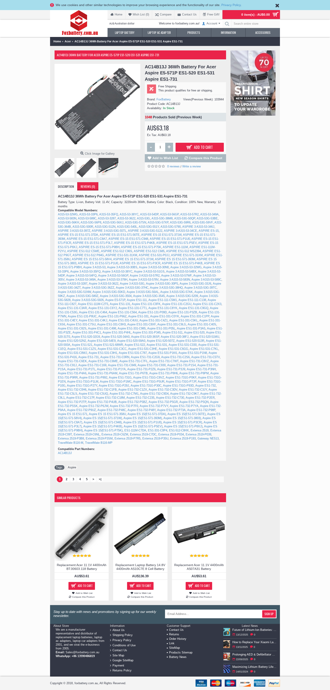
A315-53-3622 (126, 218)
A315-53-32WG (68, 214)
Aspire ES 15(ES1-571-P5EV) (143, 426)
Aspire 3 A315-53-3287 (72, 283)
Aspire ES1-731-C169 (92, 365)
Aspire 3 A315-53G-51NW (74, 292)
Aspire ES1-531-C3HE (142, 348)
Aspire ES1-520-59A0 (131, 340)
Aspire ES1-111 (137, 300)
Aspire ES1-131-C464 (93, 312)
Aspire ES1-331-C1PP (195, 316)
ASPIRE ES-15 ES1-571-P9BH (99, 247)
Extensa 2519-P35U (155, 438)
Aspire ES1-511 (172, 332)
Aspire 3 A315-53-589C (206, 279)
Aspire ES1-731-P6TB (133, 373)
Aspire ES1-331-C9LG (171, 324)
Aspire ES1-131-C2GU (176, 304)
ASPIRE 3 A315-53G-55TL (109, 230)
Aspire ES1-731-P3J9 (171, 369)
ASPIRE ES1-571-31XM (187, 255)
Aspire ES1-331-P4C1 (87, 332)
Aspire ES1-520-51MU (204, 336)
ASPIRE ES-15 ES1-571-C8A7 (87, 238)
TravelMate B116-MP (98, 442)
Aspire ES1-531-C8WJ (72, 353)
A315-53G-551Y (149, 226)
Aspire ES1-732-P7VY (154, 406)
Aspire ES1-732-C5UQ (93, 393)
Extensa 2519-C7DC (143, 434)
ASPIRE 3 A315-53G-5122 (145, 230)
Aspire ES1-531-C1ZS (81, 348)
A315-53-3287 (107, 218)
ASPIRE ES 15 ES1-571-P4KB (182, 263)
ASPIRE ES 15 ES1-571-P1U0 (98, 263)
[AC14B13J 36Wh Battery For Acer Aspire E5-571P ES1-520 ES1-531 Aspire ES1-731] (97, 106)
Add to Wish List (165, 158)
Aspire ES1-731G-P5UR (148, 381)
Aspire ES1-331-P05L (161, 328)
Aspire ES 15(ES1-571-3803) (182, 418)
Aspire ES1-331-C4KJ (93, 320)
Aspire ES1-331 (138, 316)
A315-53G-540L (127, 226)
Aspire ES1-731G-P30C (146, 385)
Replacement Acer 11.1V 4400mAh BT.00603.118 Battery (81, 567)
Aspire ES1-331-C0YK (164, 316)
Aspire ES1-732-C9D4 (154, 393)
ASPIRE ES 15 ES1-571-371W (133, 259)
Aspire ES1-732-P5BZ (132, 402)
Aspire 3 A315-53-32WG (186, 267)
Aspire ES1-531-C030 (183, 344)
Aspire (72, 467)
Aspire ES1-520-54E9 (102, 340)
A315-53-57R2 (189, 214)
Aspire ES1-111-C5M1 (162, 300)
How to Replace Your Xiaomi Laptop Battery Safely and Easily (254, 642)
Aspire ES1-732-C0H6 (72, 389)
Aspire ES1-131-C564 (123, 312)
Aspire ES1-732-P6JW (93, 406)
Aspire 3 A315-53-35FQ (85, 271)
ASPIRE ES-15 (209, 230)
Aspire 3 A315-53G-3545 (149, 296)
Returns (174, 634)
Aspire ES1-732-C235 (140, 397)
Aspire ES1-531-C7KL (204, 348)
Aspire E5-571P (115, 300)
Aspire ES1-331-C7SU (81, 324)
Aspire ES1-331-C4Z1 (153, 320)
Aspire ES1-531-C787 (133, 353)
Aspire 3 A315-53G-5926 (88, 300)
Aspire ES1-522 (135, 344)
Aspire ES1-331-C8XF (141, 324)
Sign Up (269, 614)
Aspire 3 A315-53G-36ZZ (98, 287)
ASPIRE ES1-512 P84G (88, 255)
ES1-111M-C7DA (135, 430)
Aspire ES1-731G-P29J (114, 385)
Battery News (178, 657)
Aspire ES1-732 (205, 385)
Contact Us (119, 650)
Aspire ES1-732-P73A (171, 410)
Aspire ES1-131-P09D (152, 312)
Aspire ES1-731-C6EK (72, 361)
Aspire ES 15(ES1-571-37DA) (147, 414)
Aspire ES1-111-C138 (192, 300)
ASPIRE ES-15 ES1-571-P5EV (176, 242)
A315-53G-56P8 (91, 222)
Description (66, 186)
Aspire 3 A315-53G (132, 283)
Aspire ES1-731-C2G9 (145, 357)
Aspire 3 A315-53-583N (175, 279)
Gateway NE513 (208, 438)
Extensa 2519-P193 (183, 438)
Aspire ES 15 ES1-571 (72, 414)
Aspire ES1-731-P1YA (111, 369)
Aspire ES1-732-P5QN (194, 402)
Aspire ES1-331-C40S (202, 324)
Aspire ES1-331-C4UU (123, 320)
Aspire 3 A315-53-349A (81, 279)
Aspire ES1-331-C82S (72, 328)
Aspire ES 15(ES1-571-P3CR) (182, 422)
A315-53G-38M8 (162, 218)
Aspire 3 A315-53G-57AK (176, 292)
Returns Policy (122, 670)
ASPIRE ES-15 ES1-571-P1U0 (170, 238)
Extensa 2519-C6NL (87, 434)
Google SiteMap (122, 660)
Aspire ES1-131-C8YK (162, 308)
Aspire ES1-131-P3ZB (182, 312)
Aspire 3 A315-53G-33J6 (195, 283)
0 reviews (173, 166)
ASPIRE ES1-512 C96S (116, 251)
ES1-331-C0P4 (157, 430)
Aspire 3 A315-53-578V (143, 279)
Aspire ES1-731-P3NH (201, 369)
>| (100, 479)
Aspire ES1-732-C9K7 (184, 393)
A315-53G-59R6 (180, 222)
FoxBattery (163, 99)
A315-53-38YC (129, 214)
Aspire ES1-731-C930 (152, 365)
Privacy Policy (231, 5)
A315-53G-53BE (207, 218)
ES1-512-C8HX (179, 430)
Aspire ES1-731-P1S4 (181, 365)
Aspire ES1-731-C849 (122, 365)
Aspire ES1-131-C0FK (146, 304)
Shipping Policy (122, 635)
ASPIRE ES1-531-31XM (121, 255)
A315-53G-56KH (68, 222)
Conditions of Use (124, 645)
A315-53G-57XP (158, 222)
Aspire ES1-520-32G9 (86, 336)
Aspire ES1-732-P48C (111, 410)
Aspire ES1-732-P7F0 (124, 406)
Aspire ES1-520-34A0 (115, 336)
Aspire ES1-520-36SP (145, 336)
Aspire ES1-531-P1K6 (162, 353)
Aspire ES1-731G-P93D (178, 385)
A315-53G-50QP (184, 218)
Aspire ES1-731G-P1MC (116, 381)
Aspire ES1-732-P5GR (163, 402)
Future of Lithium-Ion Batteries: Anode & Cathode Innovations (254, 630)
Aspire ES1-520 (194, 332)
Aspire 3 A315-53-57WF (176, 275)
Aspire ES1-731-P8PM (194, 373)
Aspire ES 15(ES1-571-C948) (103, 422)
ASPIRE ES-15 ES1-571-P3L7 (92, 242)
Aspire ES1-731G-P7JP (181, 381)
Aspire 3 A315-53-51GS (149, 271)
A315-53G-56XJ (113, 222)
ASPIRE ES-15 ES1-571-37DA (78, 234)
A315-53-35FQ (108, 214)
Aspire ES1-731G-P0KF (181, 377)
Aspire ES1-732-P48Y (142, 410)
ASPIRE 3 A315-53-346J (198, 226)
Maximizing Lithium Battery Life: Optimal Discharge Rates (254, 666)
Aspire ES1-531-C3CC (112, 348)
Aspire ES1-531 (157, 344)
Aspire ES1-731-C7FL (133, 361)
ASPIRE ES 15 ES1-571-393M (175, 259)
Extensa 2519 (200, 430)
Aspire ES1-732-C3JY (193, 389)
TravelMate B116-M (70, 442)
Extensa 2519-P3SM (99, 438)
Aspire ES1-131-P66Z (112, 316)
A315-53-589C (87, 218)
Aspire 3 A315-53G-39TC (200, 287)
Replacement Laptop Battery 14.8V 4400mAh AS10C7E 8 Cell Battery (140, 567)
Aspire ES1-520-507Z (161, 340)
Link (171, 643)
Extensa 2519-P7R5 (127, 438)
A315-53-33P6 (88, 214)
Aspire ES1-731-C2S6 (175, 357)
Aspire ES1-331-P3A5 (191, 328)
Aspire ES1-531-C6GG (173, 348)
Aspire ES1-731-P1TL (81, 369)
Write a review (191, 166)
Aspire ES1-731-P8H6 (163, 373)
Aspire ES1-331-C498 (102, 328)
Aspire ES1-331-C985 (132, 328)
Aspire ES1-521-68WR (108, 344)
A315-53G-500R (83, 226)
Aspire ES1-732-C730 (170, 397)
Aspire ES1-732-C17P (80, 397)
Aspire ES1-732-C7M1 (124, 393)
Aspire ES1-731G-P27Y (82, 385)
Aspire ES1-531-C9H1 (103, 353)
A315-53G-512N (105, 226)
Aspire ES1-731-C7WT (163, 361)
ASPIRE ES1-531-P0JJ (154, 255)
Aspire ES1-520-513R (190, 340)
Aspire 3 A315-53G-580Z (82, 296)
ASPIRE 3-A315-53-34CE (180, 230)
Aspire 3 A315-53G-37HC (132, 287)
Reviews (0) (88, 186)
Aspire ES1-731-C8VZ (194, 361)
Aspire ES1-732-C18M (110, 397)
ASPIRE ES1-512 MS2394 (183, 251)
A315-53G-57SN (135, 222)
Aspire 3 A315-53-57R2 (145, 275)
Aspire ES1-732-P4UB (102, 402)
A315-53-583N (67, 218)
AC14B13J (65, 453)
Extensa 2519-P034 (171, 434)
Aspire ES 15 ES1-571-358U (107, 414)
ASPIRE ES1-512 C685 (149, 251)
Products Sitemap (180, 652)
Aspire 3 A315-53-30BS (122, 267)
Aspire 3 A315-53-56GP (113, 275)
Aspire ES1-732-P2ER (200, 397)
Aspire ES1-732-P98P (201, 410)
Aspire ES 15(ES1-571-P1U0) (142, 422)
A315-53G (143, 218)
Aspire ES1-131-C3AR (72, 308)
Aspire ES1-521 (82, 344)
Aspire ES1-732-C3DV (163, 389)
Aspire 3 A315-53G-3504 (116, 296)
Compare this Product (205, 158)
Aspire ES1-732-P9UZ (81, 410)
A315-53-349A (209, 214)
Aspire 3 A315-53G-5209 (182, 296)
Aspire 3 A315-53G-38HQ (166, 287)
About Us (118, 630)
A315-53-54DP (149, 214)
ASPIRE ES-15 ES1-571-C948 (128, 238)
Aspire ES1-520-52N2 (72, 340)
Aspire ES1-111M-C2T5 (93, 304)
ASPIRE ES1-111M (175, 247)
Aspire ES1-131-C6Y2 (102, 308)
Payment (118, 665)
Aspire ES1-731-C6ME (103, 361)
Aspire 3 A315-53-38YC (117, 271)
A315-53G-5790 (171, 226)
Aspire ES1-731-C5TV (205, 357)
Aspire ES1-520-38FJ (175, 336)
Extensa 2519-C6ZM (114, 434)
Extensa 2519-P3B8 (71, 438)
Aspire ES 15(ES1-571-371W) (102, 418)
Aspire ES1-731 (88, 357)
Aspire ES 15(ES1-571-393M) (142, 418)
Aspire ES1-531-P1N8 (192, 353)
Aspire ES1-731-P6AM (102, 373)
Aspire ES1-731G (120, 377)
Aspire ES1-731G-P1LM (82, 381)
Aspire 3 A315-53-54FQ (81, 275)
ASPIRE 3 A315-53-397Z (74, 230)
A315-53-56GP (169, 214)
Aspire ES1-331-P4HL (117, 332)
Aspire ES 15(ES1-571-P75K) (103, 430)
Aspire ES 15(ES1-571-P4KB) (102, 426)
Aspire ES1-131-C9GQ (193, 308)
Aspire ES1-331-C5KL (183, 320)
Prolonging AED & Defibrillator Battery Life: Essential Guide (254, 654)
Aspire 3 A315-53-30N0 (154, 267)
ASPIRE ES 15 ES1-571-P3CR (140, 263)
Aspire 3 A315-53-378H (112, 279)
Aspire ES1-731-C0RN (114, 357)
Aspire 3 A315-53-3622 (103, 283)
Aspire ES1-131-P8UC (82, 316)
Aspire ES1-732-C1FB (102, 389)
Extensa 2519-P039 (198, 434)
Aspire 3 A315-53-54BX (181, 271)
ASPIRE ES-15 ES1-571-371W (161, 234)
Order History (177, 638)
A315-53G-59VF (202, 222)
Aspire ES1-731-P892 (93, 377)
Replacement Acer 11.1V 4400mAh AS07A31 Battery (199, 567)
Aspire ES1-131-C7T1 (133, 308)
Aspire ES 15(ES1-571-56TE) (186, 414)
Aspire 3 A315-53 (94, 267)
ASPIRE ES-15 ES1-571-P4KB (134, 242)
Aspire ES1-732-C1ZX (132, 389)
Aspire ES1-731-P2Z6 (141, 369)
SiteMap (174, 647)
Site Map (118, 655)
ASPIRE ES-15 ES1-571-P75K (141, 247)
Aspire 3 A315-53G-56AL (143, 292)
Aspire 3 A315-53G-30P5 (162, 283)
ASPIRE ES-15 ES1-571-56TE (120, 234)
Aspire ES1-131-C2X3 (207, 304)
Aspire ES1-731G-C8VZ (148, 377)
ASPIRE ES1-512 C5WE (83, 251)
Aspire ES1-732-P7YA (184, 406)
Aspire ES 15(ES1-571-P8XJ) (183, 426)
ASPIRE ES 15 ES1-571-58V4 (92, 259)
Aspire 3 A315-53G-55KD (108, 292)
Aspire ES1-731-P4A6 (72, 373)
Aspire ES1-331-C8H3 (111, 324)
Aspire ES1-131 (120, 304)
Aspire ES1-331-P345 (147, 332)
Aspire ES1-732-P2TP (72, 402)
